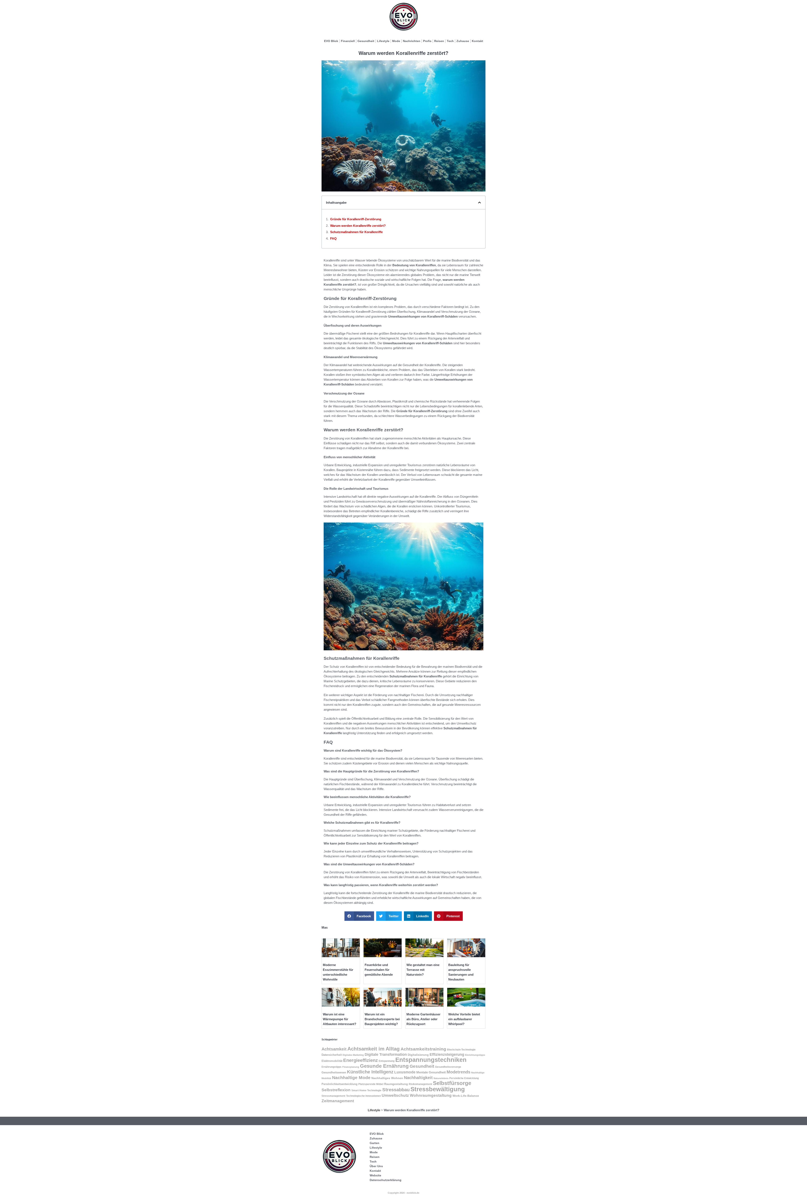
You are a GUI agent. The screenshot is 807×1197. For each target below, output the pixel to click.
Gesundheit (365, 41)
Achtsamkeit (334, 1049)
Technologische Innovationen (363, 1095)
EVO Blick (331, 41)
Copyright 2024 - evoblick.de (403, 1193)
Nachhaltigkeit (418, 1077)
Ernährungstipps (332, 1066)
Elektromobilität (332, 1060)
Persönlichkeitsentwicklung (339, 1084)
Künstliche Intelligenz (370, 1071)
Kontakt (477, 41)
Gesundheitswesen (334, 1072)
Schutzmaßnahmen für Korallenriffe (356, 232)
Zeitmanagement (338, 1101)
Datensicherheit (332, 1054)
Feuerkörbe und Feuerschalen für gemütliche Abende (379, 969)
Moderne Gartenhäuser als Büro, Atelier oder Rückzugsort (423, 1019)
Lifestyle (383, 41)
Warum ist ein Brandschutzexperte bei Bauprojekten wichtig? (382, 1019)
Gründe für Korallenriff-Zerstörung (355, 219)
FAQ (333, 238)
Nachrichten (411, 41)
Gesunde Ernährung (384, 1066)
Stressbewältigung (437, 1089)
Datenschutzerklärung (385, 1180)
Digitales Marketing (353, 1055)
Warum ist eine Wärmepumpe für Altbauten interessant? (339, 1019)
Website (375, 1175)
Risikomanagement (420, 1084)
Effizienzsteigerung (447, 1054)
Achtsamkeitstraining (423, 1049)
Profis (427, 41)
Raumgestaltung (396, 1084)
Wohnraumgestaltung (431, 1095)
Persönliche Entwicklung (464, 1078)
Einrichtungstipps (475, 1055)
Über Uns (376, 1166)
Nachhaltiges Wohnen (387, 1078)
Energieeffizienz (360, 1060)
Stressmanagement (333, 1095)
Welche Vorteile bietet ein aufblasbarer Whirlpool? (464, 1019)
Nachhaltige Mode (351, 1077)
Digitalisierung (418, 1054)
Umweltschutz (395, 1095)
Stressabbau (396, 1089)
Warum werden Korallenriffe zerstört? (358, 225)
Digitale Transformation (386, 1054)
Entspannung (386, 1061)
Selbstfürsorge (452, 1083)
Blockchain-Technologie (461, 1049)
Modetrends (458, 1072)
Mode (396, 41)
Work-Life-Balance (465, 1095)
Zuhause (462, 41)
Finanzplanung (350, 1067)
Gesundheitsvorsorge (448, 1066)
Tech (450, 41)
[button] (479, 202)
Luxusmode (404, 1072)
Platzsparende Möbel (370, 1084)
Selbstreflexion (336, 1090)
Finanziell (348, 41)
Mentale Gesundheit (431, 1072)
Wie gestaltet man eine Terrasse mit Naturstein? (422, 969)
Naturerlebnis (441, 1078)
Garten (374, 1143)
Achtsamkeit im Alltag (373, 1049)
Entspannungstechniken (431, 1059)
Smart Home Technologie (366, 1090)
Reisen (439, 41)
